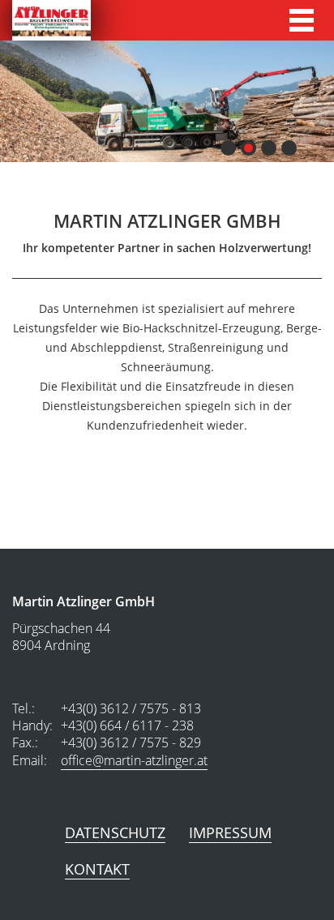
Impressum (230, 832)
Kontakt (97, 869)
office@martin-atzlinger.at (134, 760)
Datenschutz (115, 832)
